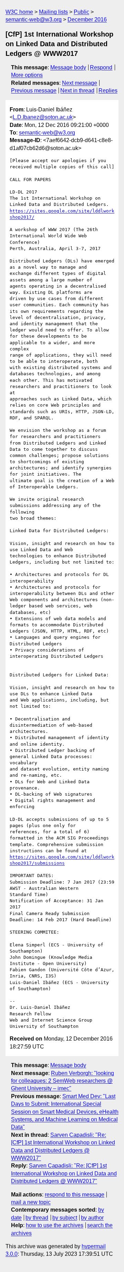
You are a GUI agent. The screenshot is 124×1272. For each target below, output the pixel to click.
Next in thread (77, 90)
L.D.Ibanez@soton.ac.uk (43, 117)
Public (81, 12)
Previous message (33, 90)
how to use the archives (54, 1225)
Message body (68, 67)
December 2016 (87, 19)
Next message (79, 83)
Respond (101, 67)
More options (27, 75)
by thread (36, 1218)
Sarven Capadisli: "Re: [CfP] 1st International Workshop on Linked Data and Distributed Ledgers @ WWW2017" (64, 1173)
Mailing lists (53, 12)
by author (92, 1218)
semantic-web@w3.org (34, 19)
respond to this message (74, 1195)
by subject (64, 1218)
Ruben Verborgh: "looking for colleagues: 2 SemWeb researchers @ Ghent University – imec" (62, 1081)
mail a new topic (31, 1202)
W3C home (19, 12)
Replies (108, 90)
